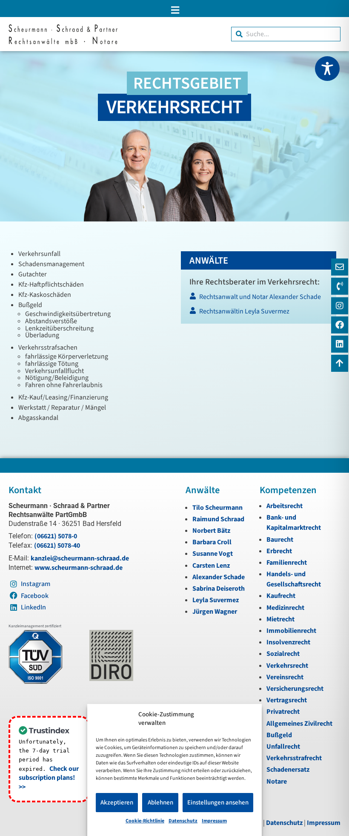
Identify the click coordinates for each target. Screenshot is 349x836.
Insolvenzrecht (288, 642)
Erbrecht (279, 551)
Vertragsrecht (286, 700)
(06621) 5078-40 (57, 545)
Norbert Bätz (211, 530)
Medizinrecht (285, 607)
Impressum (214, 821)
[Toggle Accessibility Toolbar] (327, 68)
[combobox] (285, 34)
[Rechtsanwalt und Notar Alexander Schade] (258, 299)
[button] (174, 10)
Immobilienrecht (291, 630)
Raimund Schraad (218, 519)
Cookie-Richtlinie (145, 821)
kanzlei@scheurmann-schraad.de (80, 558)
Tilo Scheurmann (217, 507)
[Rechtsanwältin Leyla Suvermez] (258, 313)
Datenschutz (183, 821)
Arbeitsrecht (284, 506)
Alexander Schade (218, 577)
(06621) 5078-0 (55, 536)
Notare (276, 781)
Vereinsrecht (284, 677)
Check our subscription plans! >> (49, 778)
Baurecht (279, 539)
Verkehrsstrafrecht (294, 758)
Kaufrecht (280, 595)
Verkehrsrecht (287, 665)
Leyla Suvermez (215, 600)
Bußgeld (279, 735)
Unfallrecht (283, 746)
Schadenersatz (287, 769)
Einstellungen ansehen (218, 802)
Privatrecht (283, 711)
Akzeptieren (116, 802)
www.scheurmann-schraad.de (78, 567)
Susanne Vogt (212, 553)
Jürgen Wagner (214, 611)
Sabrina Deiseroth (218, 588)
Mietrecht (280, 619)
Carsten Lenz (211, 565)
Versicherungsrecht (294, 688)
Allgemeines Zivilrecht (299, 723)
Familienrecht (286, 562)
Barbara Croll (212, 542)
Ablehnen (160, 802)
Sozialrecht (283, 653)
